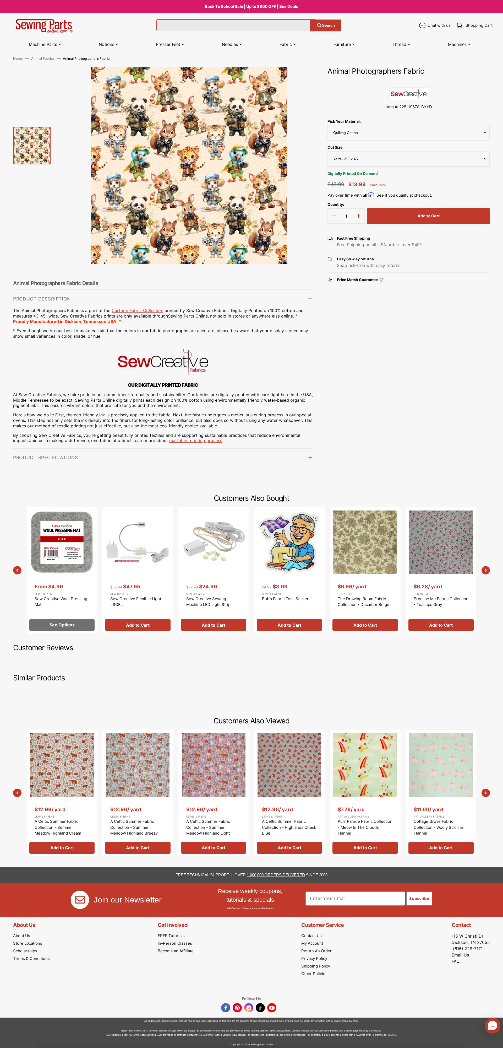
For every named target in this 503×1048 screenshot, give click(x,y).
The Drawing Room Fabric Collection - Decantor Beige (363, 601)
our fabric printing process (195, 440)
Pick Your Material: (344, 121)
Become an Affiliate (176, 950)
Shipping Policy (315, 966)
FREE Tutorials (171, 935)
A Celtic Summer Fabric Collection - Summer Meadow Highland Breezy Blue (134, 830)
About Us (21, 935)
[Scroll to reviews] (408, 82)
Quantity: (335, 204)
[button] (473, 25)
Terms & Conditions (31, 958)
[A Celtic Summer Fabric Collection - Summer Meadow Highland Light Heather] (213, 793)
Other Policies (314, 973)
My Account (312, 943)
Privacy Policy (314, 958)
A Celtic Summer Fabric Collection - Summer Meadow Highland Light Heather (208, 830)
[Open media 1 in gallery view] (301, 79)
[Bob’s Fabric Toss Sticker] (289, 570)
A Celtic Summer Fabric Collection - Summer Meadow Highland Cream (58, 827)
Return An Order (316, 950)
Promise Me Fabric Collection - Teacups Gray (441, 601)
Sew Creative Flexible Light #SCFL (135, 601)
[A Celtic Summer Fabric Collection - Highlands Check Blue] (289, 793)
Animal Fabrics (42, 58)
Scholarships (25, 950)
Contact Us (311, 935)
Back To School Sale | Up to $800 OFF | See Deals (251, 6)
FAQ (456, 961)
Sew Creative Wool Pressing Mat (61, 601)
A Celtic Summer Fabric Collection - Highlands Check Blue (289, 827)
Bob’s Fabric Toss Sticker (285, 598)
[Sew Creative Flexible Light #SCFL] (137, 570)
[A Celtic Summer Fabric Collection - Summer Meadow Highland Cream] (62, 793)
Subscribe (419, 898)
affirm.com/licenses (294, 1034)
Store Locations (27, 943)
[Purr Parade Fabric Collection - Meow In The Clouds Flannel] (365, 793)
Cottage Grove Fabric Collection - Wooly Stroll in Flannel (438, 827)
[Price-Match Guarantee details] (381, 279)
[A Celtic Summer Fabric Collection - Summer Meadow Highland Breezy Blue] (137, 793)
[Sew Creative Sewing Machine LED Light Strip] (213, 570)
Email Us (460, 955)
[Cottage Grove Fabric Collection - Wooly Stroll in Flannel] (441, 793)
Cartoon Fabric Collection (137, 310)
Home (18, 58)
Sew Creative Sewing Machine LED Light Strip (208, 601)
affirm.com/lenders (280, 1030)
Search (328, 25)
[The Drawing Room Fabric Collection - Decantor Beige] (365, 570)
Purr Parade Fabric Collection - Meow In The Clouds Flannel (365, 827)
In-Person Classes (175, 943)
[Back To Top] (495, 1040)
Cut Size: (335, 147)
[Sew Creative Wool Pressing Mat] (62, 570)
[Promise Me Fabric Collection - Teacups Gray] (441, 570)
